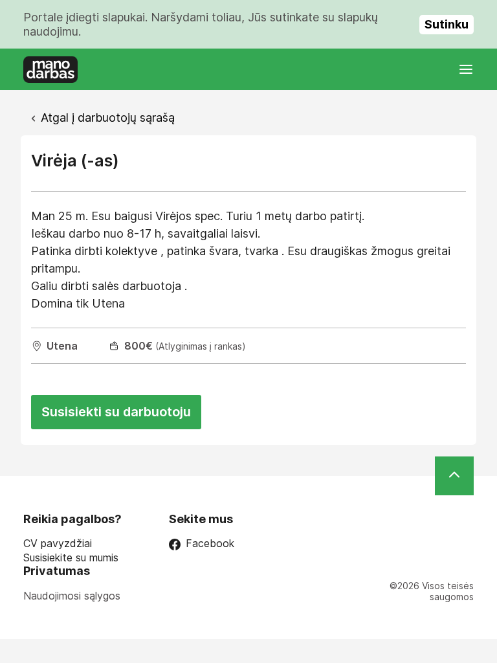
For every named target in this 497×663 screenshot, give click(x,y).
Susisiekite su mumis (70, 558)
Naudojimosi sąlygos (71, 595)
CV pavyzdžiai (57, 543)
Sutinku (447, 24)
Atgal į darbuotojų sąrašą (108, 117)
